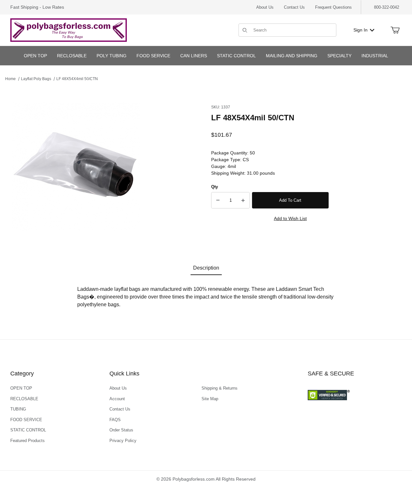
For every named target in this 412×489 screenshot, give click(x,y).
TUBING (18, 409)
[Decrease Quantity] (217, 200)
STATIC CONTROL (28, 430)
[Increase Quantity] (243, 200)
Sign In (360, 29)
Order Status (121, 430)
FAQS (115, 419)
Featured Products (27, 440)
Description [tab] (206, 268)
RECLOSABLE (24, 398)
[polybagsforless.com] (68, 29)
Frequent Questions (333, 7)
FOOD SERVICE (26, 419)
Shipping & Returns (219, 388)
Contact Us (294, 7)
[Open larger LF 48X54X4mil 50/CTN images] (76, 166)
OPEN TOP (21, 388)
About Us (265, 7)
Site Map (209, 398)
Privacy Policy (122, 440)
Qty (214, 186)
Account (117, 398)
